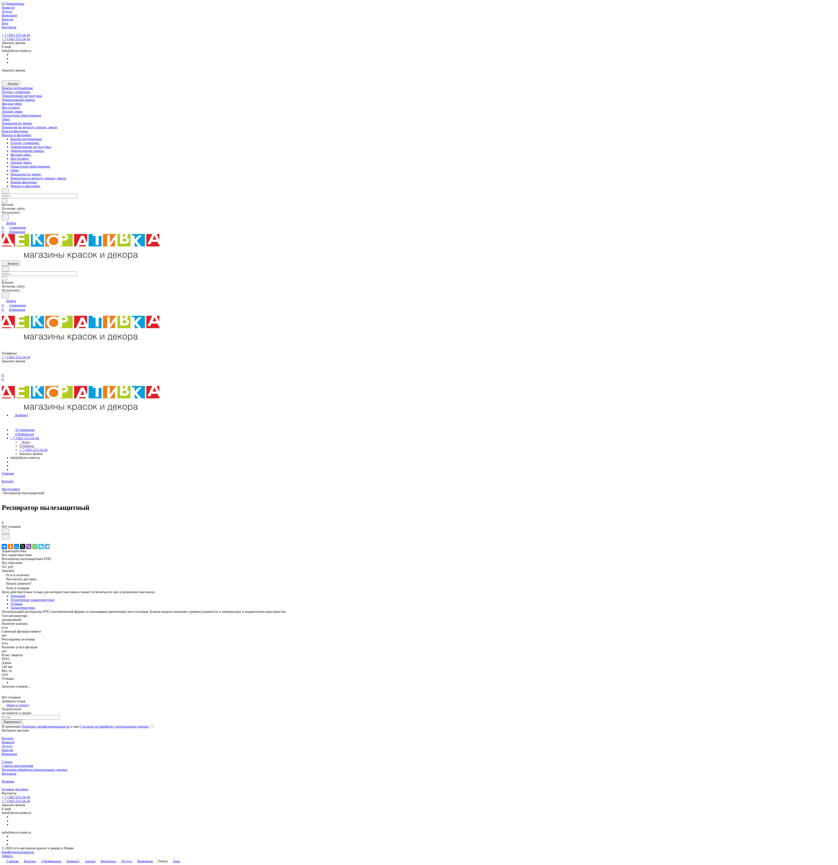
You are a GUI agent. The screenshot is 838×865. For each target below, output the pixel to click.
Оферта (7, 856)
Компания (9, 754)
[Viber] (28, 546)
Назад (25, 442)
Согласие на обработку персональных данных (114, 726)
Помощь (8, 781)
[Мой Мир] (16, 546)
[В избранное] (5, 531)
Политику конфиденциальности (46, 726)
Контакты (9, 773)
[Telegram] (47, 546)
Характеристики (22, 608)
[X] (22, 546)
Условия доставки (15, 789)
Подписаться (12, 722)
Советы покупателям (17, 766)
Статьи (7, 762)
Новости (8, 742)
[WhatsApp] (35, 546)
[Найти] (5, 217)
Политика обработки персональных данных (34, 769)
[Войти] (4, 371)
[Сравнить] (6, 537)
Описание (18, 596)
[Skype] (41, 546)
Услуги (7, 746)
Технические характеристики (32, 600)
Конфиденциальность (18, 852)
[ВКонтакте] (4, 546)
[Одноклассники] (10, 546)
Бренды (7, 750)
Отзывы (16, 604)
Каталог (8, 738)
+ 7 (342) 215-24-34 (16, 35)
